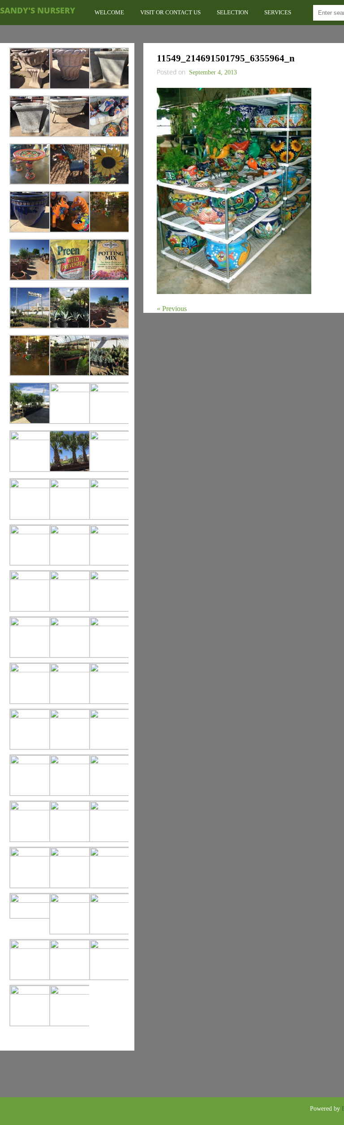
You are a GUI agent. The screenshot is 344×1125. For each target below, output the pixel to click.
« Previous (172, 308)
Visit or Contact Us (170, 12)
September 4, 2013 (213, 72)
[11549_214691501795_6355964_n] (234, 291)
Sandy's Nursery (37, 10)
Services (277, 12)
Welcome (109, 12)
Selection (232, 12)
